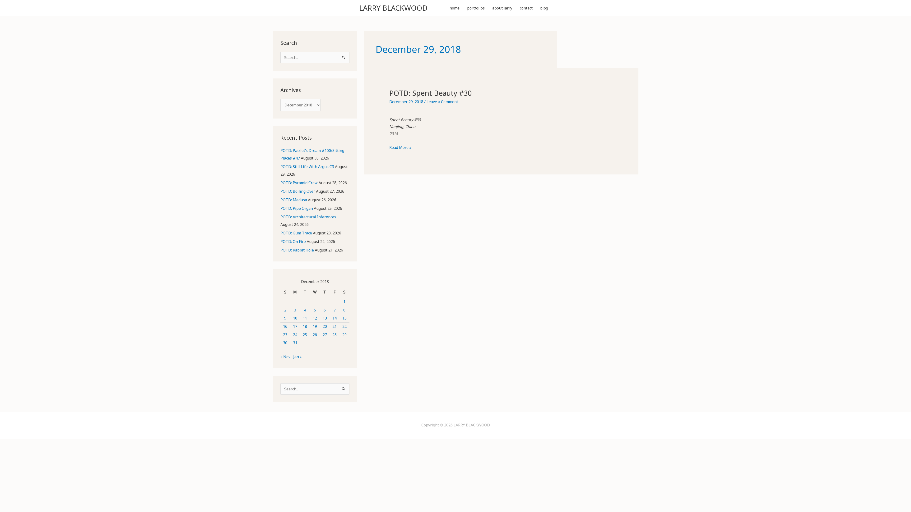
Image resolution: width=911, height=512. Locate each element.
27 (325, 334)
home (455, 8)
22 (344, 326)
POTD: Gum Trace (296, 233)
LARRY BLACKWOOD (393, 8)
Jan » (297, 356)
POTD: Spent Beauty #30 (430, 93)
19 (315, 326)
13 (325, 318)
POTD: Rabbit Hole (297, 250)
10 (295, 318)
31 (295, 342)
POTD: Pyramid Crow (299, 182)
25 (305, 334)
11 (305, 318)
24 (295, 334)
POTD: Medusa (293, 199)
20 (325, 326)
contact (526, 8)
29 (344, 334)
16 (285, 326)
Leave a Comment (442, 101)
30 (285, 342)
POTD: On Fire (293, 241)
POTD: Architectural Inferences (308, 216)
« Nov (285, 356)
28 (334, 334)
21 (334, 326)
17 (295, 326)
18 (305, 326)
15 (344, 318)
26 (315, 334)
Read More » (400, 148)
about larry (502, 8)
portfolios (476, 8)
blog (544, 8)
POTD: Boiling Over (297, 191)
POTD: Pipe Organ (296, 208)
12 (315, 318)
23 (285, 334)
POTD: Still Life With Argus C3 (307, 166)
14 (334, 318)
